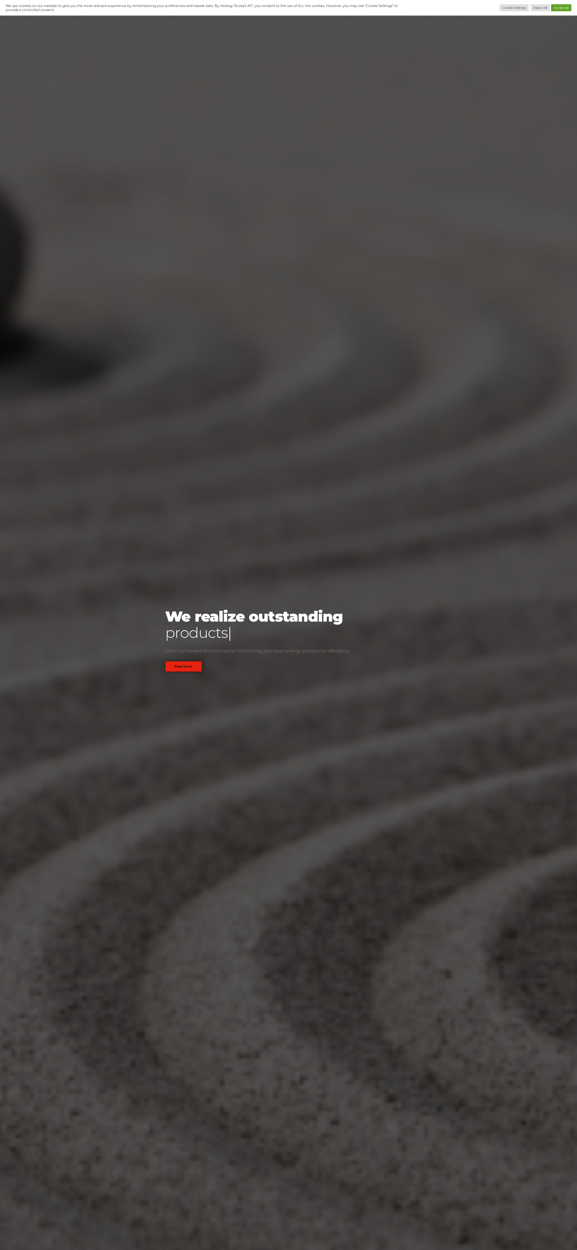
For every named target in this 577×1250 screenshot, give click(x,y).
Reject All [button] (540, 7)
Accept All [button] (561, 7)
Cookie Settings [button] (514, 7)
